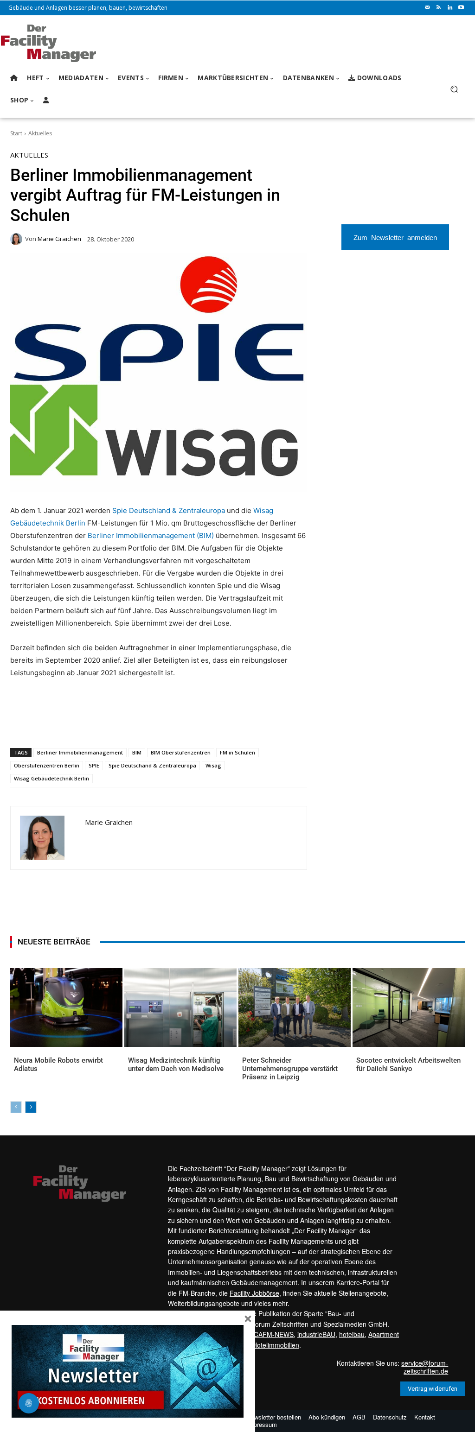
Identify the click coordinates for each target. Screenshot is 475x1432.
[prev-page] (16, 1107)
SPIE (94, 765)
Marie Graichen (59, 239)
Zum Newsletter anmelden (395, 237)
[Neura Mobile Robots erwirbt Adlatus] (66, 1007)
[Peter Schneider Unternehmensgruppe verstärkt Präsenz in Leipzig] (294, 1007)
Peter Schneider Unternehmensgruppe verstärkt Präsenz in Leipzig (290, 1068)
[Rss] (438, 7)
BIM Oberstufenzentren (181, 752)
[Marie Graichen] (17, 239)
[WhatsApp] (78, 724)
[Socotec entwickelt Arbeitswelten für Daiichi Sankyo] (409, 1007)
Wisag (213, 765)
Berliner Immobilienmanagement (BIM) (151, 535)
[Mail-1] (427, 7)
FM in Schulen (237, 752)
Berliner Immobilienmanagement (80, 752)
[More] (185, 724)
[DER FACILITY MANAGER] (60, 43)
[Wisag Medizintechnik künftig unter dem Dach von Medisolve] (180, 1007)
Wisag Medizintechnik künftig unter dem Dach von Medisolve (176, 1064)
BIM (136, 752)
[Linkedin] (450, 7)
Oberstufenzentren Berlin (46, 765)
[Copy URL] (163, 724)
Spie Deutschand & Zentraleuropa (152, 765)
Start (16, 133)
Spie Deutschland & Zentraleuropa (168, 510)
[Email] (121, 724)
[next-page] (31, 1107)
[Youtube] (461, 7)
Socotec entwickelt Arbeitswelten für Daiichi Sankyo (408, 1064)
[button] (454, 89)
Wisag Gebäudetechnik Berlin (51, 778)
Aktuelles (40, 133)
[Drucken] (142, 724)
